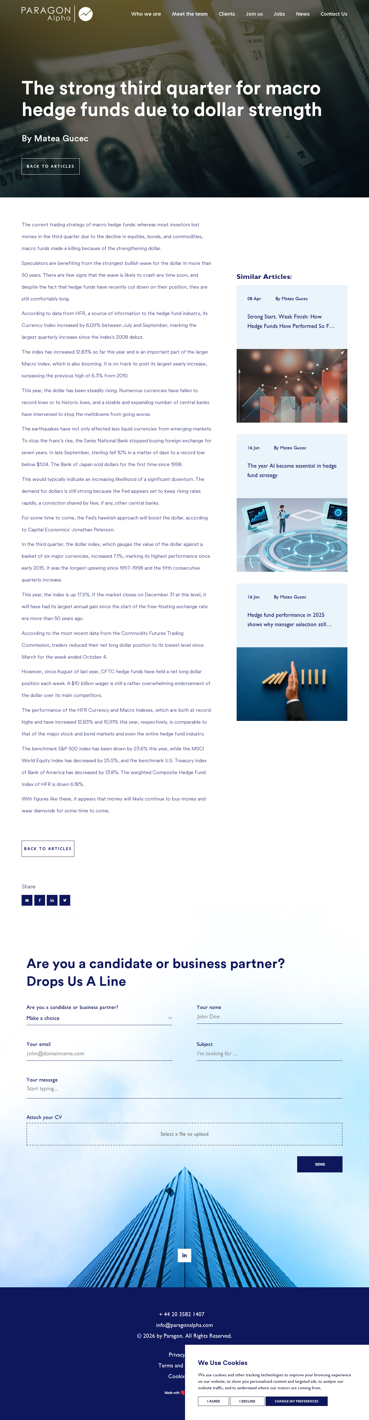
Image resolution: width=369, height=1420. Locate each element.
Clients (227, 14)
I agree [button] (213, 1401)
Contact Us (334, 14)
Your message (42, 1080)
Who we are (146, 14)
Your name (209, 1007)
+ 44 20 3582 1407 (181, 1314)
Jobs (279, 14)
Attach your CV (117, 1125)
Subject (205, 1044)
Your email (38, 1044)
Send (320, 1164)
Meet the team (190, 14)
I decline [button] (247, 1401)
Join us (254, 14)
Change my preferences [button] (296, 1401)
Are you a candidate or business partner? (72, 1007)
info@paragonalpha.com (184, 1325)
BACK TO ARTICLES (51, 166)
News (303, 14)
